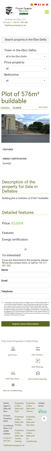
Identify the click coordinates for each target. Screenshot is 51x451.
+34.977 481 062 (20, 22)
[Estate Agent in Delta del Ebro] (19, 10)
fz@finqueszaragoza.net (15, 25)
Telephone (7, 291)
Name (4, 270)
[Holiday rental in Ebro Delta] (42, 411)
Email (4, 280)
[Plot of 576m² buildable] (25, 248)
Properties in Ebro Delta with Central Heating (19, 435)
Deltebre (5, 107)
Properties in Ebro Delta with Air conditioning (31, 435)
